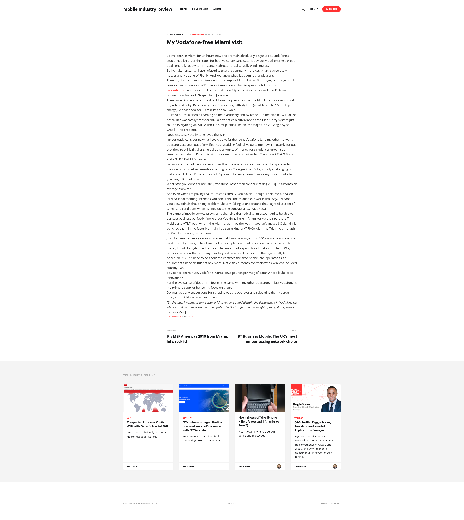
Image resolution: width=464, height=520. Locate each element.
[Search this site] (303, 9)
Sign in (314, 9)
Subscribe (332, 9)
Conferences (200, 9)
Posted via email (174, 316)
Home (183, 9)
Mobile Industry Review (147, 9)
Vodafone (198, 34)
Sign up (232, 503)
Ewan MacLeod (179, 34)
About (217, 9)
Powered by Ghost (331, 503)
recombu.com (177, 90)
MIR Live (190, 316)
